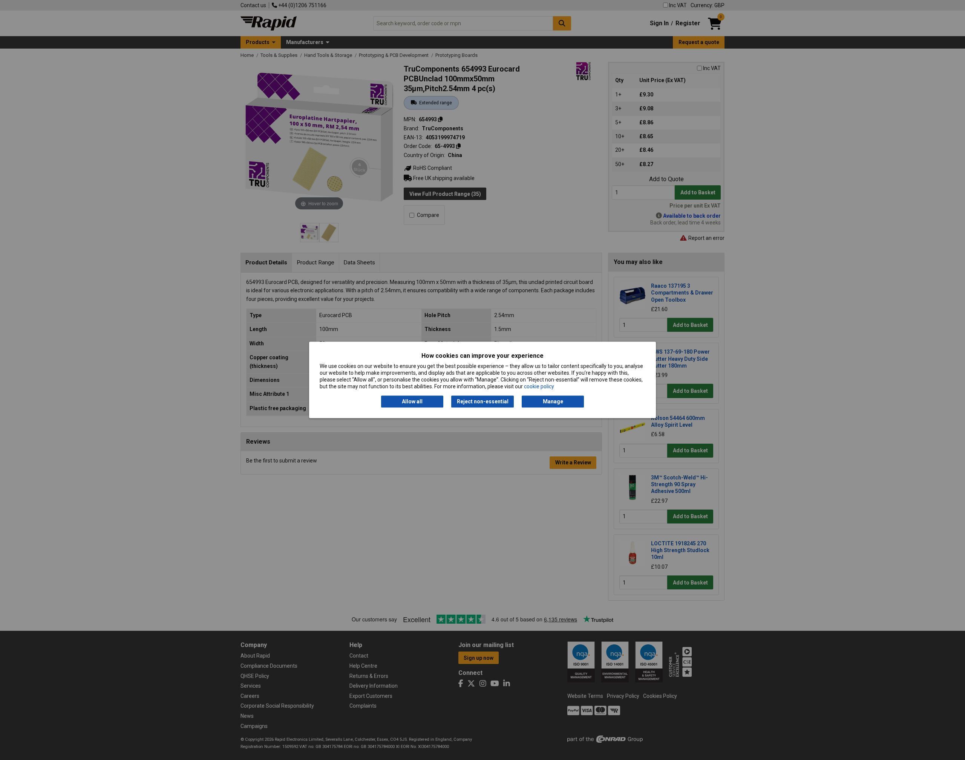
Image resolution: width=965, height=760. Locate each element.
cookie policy (539, 387)
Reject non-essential (483, 401)
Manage (553, 401)
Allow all (412, 401)
